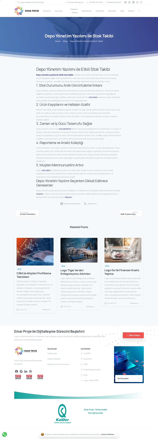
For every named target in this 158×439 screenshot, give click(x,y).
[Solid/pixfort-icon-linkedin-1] (25, 371)
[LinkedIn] (133, 2)
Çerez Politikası (107, 434)
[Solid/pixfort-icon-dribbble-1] (30, 371)
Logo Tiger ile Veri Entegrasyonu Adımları (75, 272)
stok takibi (93, 97)
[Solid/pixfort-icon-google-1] (21, 371)
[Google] (129, 2)
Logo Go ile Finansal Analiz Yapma (121, 272)
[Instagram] (137, 2)
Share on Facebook (72, 204)
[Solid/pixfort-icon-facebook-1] (16, 371)
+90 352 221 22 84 (96, 2)
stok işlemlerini (65, 129)
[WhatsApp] (141, 2)
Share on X (92, 204)
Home (57, 41)
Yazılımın (39, 194)
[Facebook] (125, 2)
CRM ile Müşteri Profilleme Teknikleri (34, 275)
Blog (65, 41)
